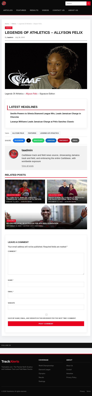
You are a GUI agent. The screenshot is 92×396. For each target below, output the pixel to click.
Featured (21, 10)
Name (11, 280)
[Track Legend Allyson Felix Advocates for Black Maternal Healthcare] (67, 191)
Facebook (19, 140)
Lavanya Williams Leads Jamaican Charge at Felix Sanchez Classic (42, 122)
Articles (7, 10)
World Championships (46, 365)
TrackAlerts (10, 391)
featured (32, 133)
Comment (12, 251)
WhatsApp (38, 140)
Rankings (42, 381)
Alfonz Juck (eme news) (33, 226)
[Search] (88, 3)
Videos (45, 10)
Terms (89, 391)
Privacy (82, 391)
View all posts (28, 166)
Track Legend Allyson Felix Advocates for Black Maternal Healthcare (66, 198)
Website (11, 303)
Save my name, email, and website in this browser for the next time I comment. (42, 318)
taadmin (10, 37)
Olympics (42, 373)
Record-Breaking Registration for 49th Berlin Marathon (32, 223)
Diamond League (44, 369)
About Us (73, 10)
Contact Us (59, 10)
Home (7, 24)
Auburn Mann (26, 202)
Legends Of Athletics (49, 133)
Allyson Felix (31, 93)
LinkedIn (51, 140)
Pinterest (63, 140)
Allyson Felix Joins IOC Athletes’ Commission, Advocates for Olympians (23, 198)
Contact (69, 369)
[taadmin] (13, 154)
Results (34, 10)
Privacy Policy (71, 377)
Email (75, 140)
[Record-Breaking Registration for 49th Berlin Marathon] (46, 217)
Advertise (69, 373)
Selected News (13, 195)
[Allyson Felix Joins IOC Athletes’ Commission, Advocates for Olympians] (25, 191)
